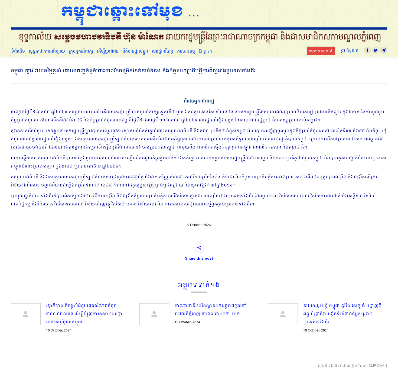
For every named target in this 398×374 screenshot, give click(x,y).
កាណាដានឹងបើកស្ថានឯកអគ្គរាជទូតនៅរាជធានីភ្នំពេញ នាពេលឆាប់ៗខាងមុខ (210, 310)
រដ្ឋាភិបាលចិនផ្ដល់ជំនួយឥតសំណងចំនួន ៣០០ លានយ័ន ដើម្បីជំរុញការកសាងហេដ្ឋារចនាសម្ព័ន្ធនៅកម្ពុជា (84, 314)
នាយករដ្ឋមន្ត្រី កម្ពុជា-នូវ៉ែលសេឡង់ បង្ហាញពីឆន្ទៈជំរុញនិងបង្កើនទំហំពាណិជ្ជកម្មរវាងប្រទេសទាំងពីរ (342, 314)
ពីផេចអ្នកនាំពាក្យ (199, 101)
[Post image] (26, 314)
